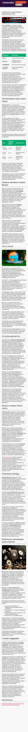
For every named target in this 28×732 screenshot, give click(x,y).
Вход (18, 4)
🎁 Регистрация (20, 2)
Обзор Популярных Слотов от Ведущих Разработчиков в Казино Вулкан (13, 704)
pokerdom (8, 457)
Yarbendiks (8, 2)
